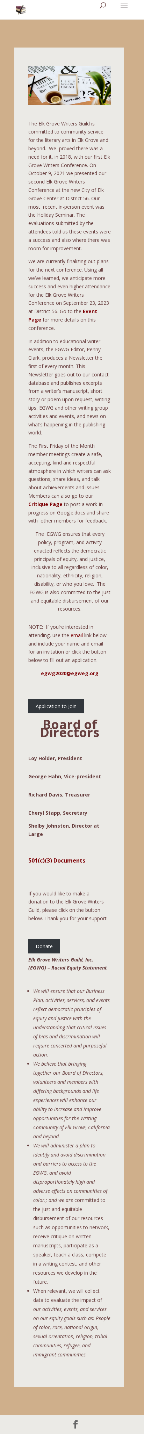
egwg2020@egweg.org (70, 673)
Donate (44, 946)
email (77, 635)
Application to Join (56, 706)
